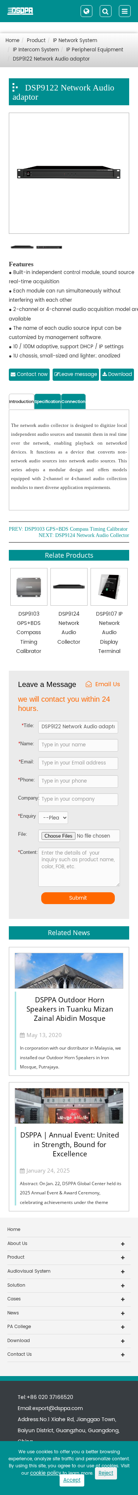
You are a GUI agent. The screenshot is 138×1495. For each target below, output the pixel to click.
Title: (28, 725)
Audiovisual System (28, 1271)
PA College (19, 1326)
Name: (26, 743)
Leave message (78, 375)
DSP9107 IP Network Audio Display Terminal (109, 633)
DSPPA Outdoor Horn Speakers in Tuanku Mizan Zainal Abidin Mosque (69, 1009)
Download (119, 375)
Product (36, 41)
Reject (106, 1473)
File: (22, 834)
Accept (72, 1480)
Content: (23, 852)
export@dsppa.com (57, 1408)
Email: (26, 761)
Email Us (107, 684)
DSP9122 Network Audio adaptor (51, 59)
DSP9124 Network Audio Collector (92, 535)
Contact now (31, 375)
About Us (17, 1243)
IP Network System (75, 41)
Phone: (26, 780)
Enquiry (23, 816)
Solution (16, 1285)
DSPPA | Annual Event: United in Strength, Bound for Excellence (69, 1144)
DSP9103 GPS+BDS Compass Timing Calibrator (76, 529)
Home (13, 41)
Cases (14, 1299)
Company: (28, 798)
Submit (78, 898)
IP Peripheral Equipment (94, 50)
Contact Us (19, 1354)
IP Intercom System (36, 50)
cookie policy (45, 1473)
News (13, 1313)
